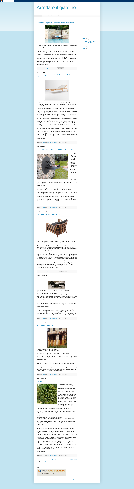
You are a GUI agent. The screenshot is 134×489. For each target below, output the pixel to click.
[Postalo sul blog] (59, 68)
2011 (84, 48)
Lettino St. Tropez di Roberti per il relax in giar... (90, 42)
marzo (85, 46)
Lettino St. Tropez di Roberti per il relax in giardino (55, 23)
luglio (85, 44)
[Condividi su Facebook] (62, 68)
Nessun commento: (54, 142)
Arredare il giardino (48, 15)
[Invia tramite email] (57, 68)
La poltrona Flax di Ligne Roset (48, 214)
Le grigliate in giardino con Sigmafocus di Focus (55, 149)
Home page (38, 15)
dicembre (86, 39)
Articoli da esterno (59, 15)
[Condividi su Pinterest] (63, 68)
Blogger (73, 479)
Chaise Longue (42, 278)
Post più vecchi (73, 459)
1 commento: (52, 68)
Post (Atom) (43, 461)
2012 (84, 38)
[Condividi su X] (60, 68)
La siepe (40, 381)
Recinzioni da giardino (45, 325)
